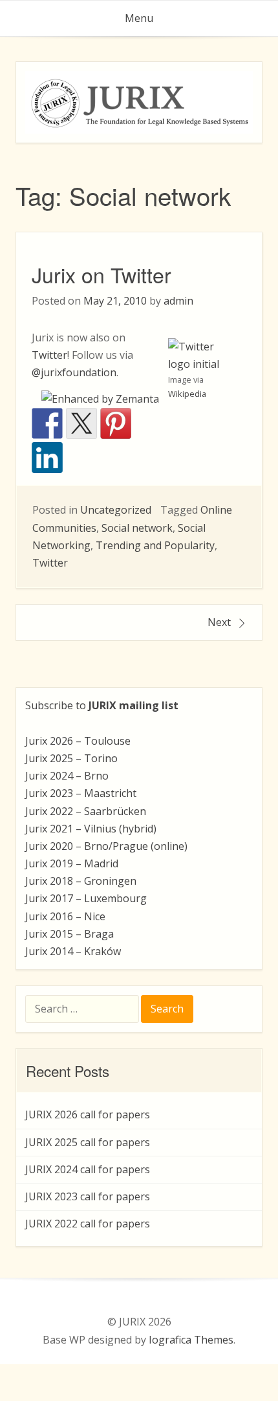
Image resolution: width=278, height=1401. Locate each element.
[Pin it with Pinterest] (115, 423)
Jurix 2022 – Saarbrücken (85, 811)
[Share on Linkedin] (47, 457)
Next (219, 622)
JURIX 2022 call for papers (87, 1223)
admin (178, 301)
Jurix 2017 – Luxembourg (86, 898)
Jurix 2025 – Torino (71, 758)
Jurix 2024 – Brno (67, 776)
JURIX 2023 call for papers (87, 1196)
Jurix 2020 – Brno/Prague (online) (106, 846)
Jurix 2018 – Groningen (80, 881)
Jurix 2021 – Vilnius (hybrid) (90, 828)
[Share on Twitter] (81, 423)
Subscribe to (101, 705)
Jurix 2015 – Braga (69, 934)
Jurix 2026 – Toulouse (78, 741)
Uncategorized (115, 510)
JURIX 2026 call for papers (87, 1114)
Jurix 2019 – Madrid (71, 863)
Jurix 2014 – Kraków (73, 951)
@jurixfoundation (74, 372)
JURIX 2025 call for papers (87, 1142)
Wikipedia (187, 393)
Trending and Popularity (155, 545)
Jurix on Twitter (101, 274)
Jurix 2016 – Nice (65, 916)
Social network (137, 528)
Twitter (49, 355)
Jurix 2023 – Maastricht (80, 793)
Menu (139, 18)
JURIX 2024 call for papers (87, 1169)
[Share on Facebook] (47, 423)
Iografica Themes (191, 1340)
